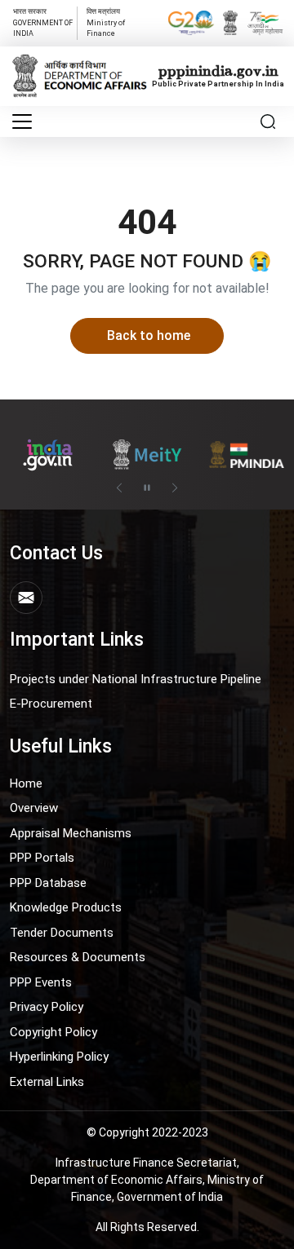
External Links (47, 1082)
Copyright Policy (53, 1032)
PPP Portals (42, 857)
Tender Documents (62, 932)
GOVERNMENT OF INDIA (43, 22)
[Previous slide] (119, 487)
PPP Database (48, 883)
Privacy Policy (46, 1007)
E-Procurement (51, 703)
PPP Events (41, 982)
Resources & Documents (77, 957)
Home (26, 783)
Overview (34, 808)
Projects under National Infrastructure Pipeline (135, 679)
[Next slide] (175, 487)
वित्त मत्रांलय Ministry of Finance (106, 22)
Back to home (148, 335)
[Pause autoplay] (147, 487)
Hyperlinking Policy (59, 1056)
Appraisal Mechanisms (70, 833)
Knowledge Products (66, 907)
